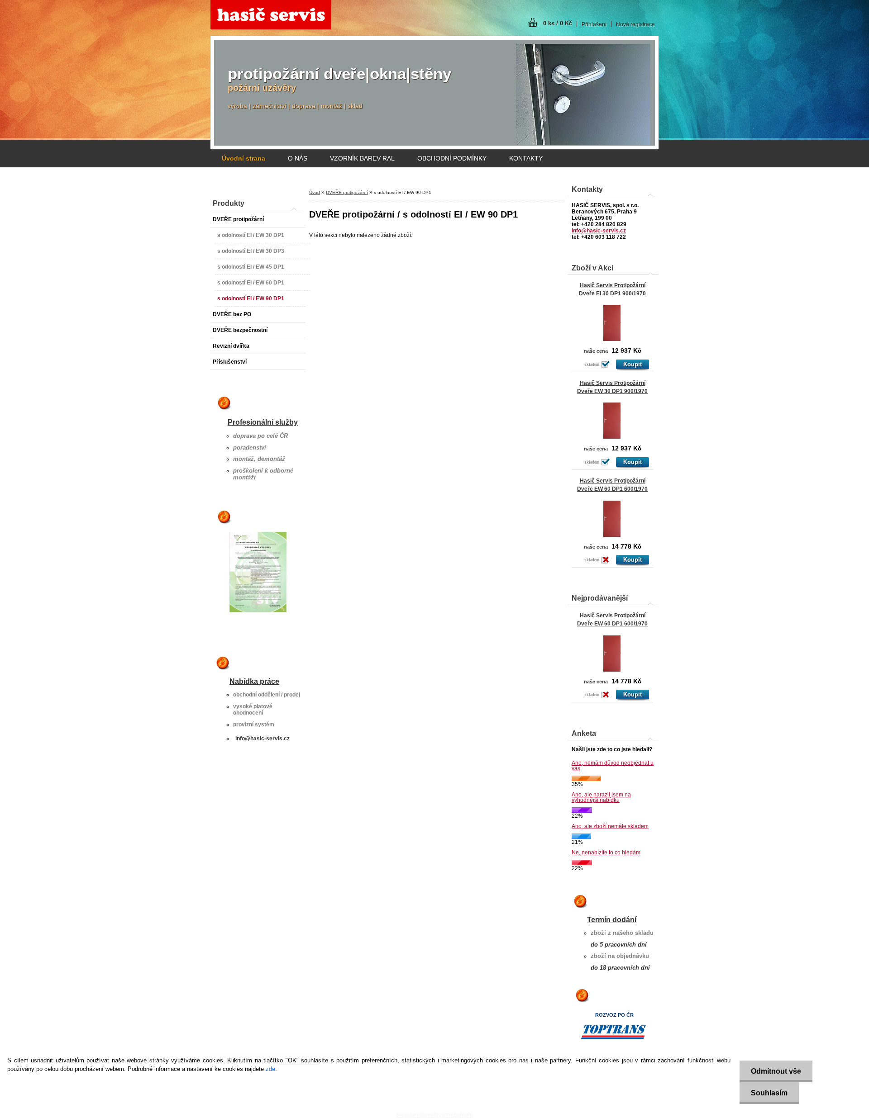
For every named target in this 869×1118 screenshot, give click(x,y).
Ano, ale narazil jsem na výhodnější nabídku (601, 797)
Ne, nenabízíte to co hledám (606, 852)
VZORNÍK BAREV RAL (362, 158)
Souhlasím (769, 1093)
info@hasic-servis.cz (262, 738)
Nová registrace (635, 24)
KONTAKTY (526, 158)
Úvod (314, 192)
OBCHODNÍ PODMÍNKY (452, 158)
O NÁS (297, 158)
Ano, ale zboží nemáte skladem (610, 826)
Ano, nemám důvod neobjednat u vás (613, 765)
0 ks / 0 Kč (557, 23)
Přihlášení (594, 24)
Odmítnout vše (776, 1071)
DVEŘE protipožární (347, 192)
